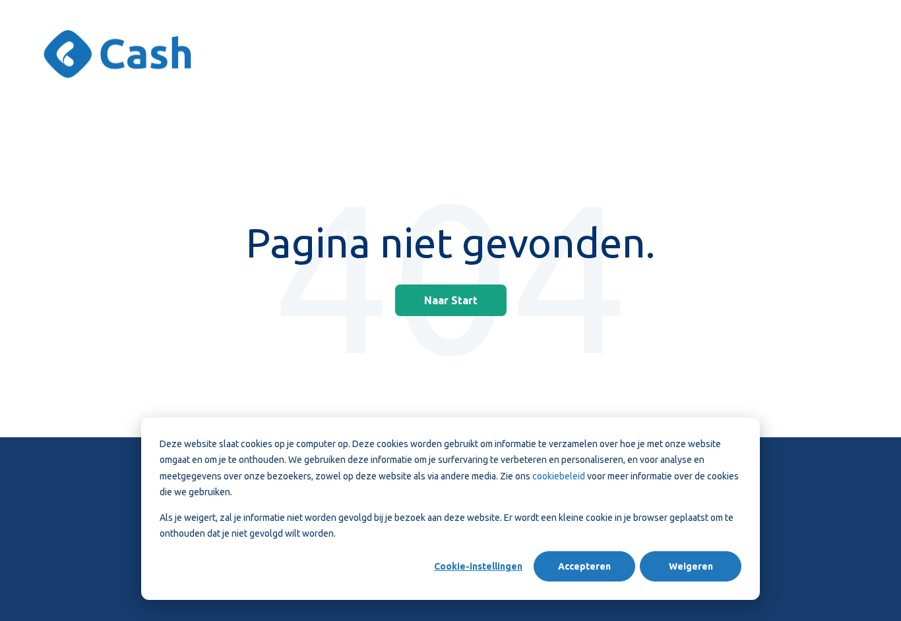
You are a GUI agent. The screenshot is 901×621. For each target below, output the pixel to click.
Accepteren (584, 566)
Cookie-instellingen (478, 566)
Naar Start (451, 300)
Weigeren (691, 566)
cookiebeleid (559, 476)
